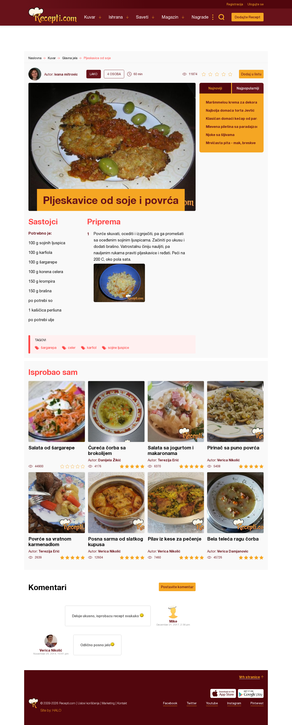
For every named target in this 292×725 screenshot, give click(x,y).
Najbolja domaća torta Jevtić (230, 110)
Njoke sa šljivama (220, 135)
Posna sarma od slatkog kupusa (116, 516)
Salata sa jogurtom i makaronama (176, 424)
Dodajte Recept (247, 17)
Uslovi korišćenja (88, 703)
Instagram (234, 703)
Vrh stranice (249, 677)
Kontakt (122, 703)
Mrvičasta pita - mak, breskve (231, 143)
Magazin (170, 17)
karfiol (91, 347)
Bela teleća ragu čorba (235, 516)
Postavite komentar (177, 587)
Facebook (170, 703)
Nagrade (200, 17)
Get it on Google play (251, 693)
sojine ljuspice (118, 347)
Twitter (192, 703)
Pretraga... (221, 17)
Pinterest (257, 703)
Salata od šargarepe (56, 424)
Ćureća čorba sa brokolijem (116, 424)
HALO (56, 710)
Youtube (212, 703)
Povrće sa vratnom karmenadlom (56, 516)
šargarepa (48, 347)
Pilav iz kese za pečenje (176, 516)
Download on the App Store (223, 693)
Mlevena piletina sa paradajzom (231, 126)
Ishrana (116, 17)
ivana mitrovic (66, 74)
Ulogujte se (256, 4)
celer (71, 347)
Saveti (142, 17)
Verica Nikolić (51, 650)
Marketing (108, 703)
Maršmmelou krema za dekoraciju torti (231, 102)
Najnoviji (215, 88)
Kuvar (89, 17)
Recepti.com (53, 15)
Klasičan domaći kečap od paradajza (231, 118)
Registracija (235, 4)
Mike (173, 621)
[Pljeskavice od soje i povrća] (139, 283)
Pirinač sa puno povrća (235, 424)
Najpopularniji (248, 88)
